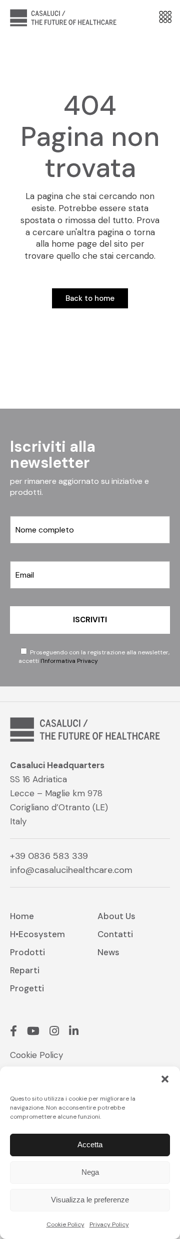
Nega (90, 1172)
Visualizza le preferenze (90, 1199)
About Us (117, 916)
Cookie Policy (65, 1224)
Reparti (25, 970)
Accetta (90, 1144)
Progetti (27, 988)
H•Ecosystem (37, 934)
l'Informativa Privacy (69, 661)
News (109, 952)
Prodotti (27, 952)
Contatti (115, 934)
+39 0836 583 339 (49, 856)
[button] (165, 1079)
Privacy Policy (109, 1224)
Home (22, 916)
